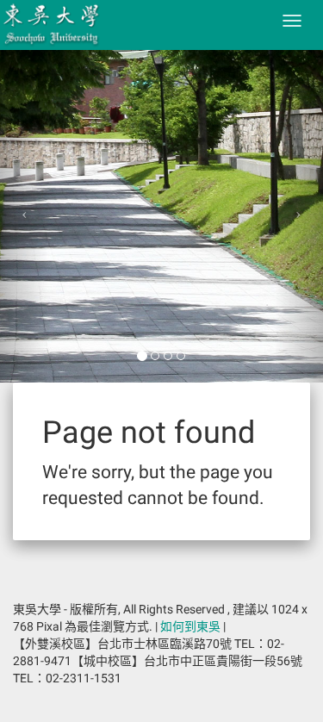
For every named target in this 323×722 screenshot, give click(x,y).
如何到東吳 (190, 626)
